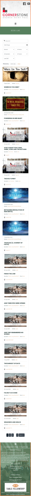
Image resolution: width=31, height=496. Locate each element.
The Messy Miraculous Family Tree (15, 114)
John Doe (10, 151)
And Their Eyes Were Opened (14, 303)
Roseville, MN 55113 (15, 468)
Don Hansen (11, 181)
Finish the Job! (9, 274)
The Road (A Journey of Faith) (13, 243)
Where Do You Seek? (11, 87)
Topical (17, 83)
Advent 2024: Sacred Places (14, 206)
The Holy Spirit (10, 179)
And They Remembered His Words (13, 333)
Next (21, 435)
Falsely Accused (10, 393)
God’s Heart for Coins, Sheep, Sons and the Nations (15, 148)
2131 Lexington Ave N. (15, 466)
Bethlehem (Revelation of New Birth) (14, 211)
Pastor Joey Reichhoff (13, 89)
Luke (24, 89)
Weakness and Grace (12, 422)
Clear (19, 64)
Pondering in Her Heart (13, 118)
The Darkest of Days (12, 363)
